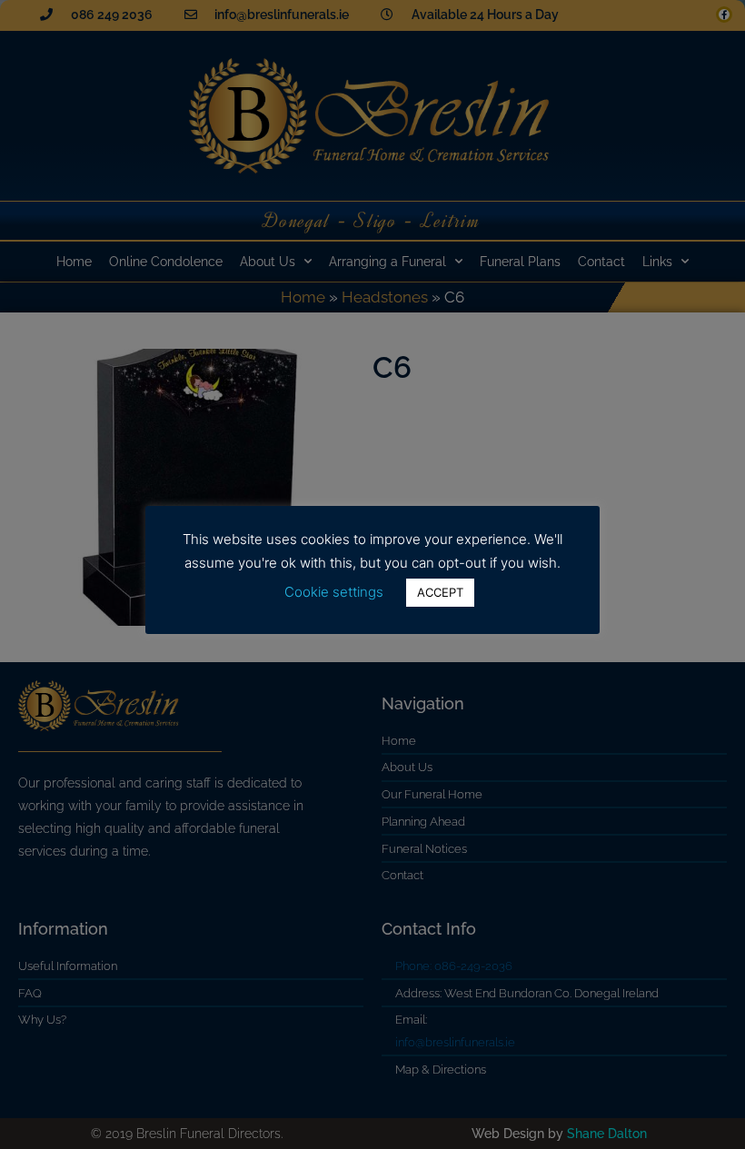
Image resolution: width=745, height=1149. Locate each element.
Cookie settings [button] (333, 591)
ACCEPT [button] (440, 592)
